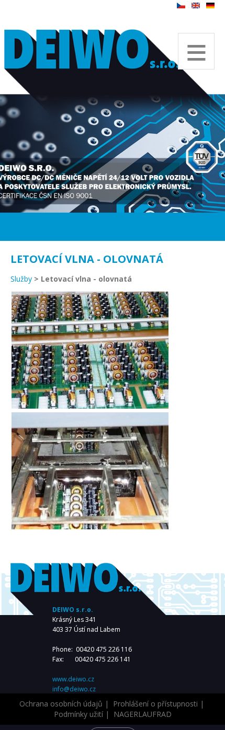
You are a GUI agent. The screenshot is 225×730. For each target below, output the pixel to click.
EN (196, 5)
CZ (181, 5)
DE (210, 5)
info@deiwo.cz (74, 689)
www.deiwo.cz (73, 679)
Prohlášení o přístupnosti (155, 704)
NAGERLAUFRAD (143, 714)
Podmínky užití (78, 714)
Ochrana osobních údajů (61, 704)
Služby (21, 279)
